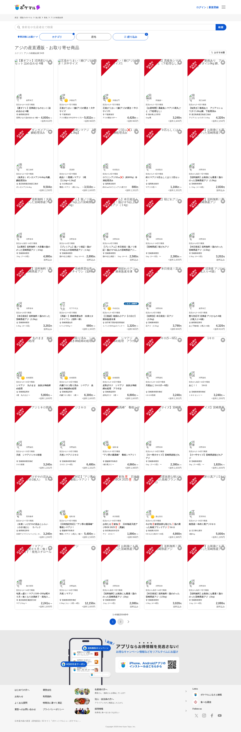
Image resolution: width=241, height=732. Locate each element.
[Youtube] (220, 715)
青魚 (45, 18)
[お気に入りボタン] (50, 62)
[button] (120, 622)
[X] (196, 715)
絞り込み (132, 36)
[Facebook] (212, 715)
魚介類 (38, 18)
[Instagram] (204, 715)
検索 (221, 27)
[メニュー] (223, 7)
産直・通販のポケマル (23, 18)
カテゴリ (57, 36)
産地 (93, 36)
